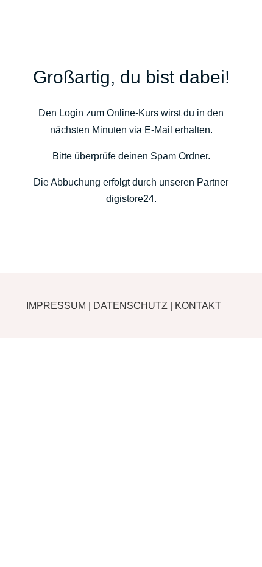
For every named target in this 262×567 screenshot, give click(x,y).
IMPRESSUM (56, 306)
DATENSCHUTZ (130, 306)
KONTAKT (198, 306)
